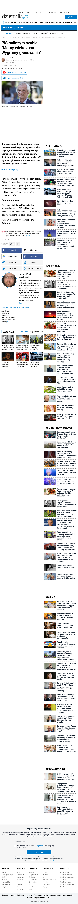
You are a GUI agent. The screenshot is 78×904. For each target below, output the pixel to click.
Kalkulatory (64, 868)
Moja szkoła (33, 879)
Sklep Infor (5, 887)
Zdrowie (19, 884)
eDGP (3, 877)
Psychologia (46, 884)
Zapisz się (39, 852)
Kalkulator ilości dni (66, 874)
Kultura (31, 889)
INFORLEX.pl (37, 12)
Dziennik (4, 37)
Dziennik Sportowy (56, 33)
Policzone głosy (11, 169)
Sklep (73, 12)
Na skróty (5, 868)
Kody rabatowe (33, 874)
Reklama (20, 895)
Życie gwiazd (33, 882)
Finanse (45, 874)
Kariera (29, 895)
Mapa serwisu (68, 895)
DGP (44, 12)
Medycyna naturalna (49, 879)
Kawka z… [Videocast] (40, 33)
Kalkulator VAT (64, 879)
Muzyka (31, 887)
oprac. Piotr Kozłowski (20, 60)
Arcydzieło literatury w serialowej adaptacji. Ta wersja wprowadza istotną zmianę (8, 316)
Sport (18, 882)
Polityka (20, 28)
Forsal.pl (4, 879)
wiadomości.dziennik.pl (16, 37)
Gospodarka (20, 877)
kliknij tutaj (51, 860)
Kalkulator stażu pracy (67, 877)
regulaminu (40, 846)
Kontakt (5, 895)
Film (30, 884)
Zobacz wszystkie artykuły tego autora (15, 307)
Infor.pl (4, 872)
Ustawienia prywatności (36, 898)
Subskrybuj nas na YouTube (16, 72)
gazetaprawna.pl (65, 12)
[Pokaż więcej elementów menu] (75, 22)
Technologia (20, 874)
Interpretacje (6, 884)
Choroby (45, 882)
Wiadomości (8, 28)
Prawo (45, 872)
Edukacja (32, 877)
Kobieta (31, 872)
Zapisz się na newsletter (15, 78)
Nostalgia (17, 33)
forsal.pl (27, 12)
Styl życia (46, 887)
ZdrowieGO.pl (52, 12)
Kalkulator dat (64, 872)
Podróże (19, 887)
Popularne (24, 332)
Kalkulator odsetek (66, 882)
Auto (18, 872)
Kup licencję (28, 235)
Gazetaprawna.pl (7, 874)
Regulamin (38, 895)
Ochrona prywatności (52, 895)
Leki (44, 877)
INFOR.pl (20, 12)
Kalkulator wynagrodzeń (67, 887)
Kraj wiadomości (36, 332)
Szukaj (72, 17)
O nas (13, 895)
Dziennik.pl (21, 868)
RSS (49, 898)
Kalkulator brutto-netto (67, 884)
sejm (12, 244)
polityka (28, 37)
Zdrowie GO (26, 33)
